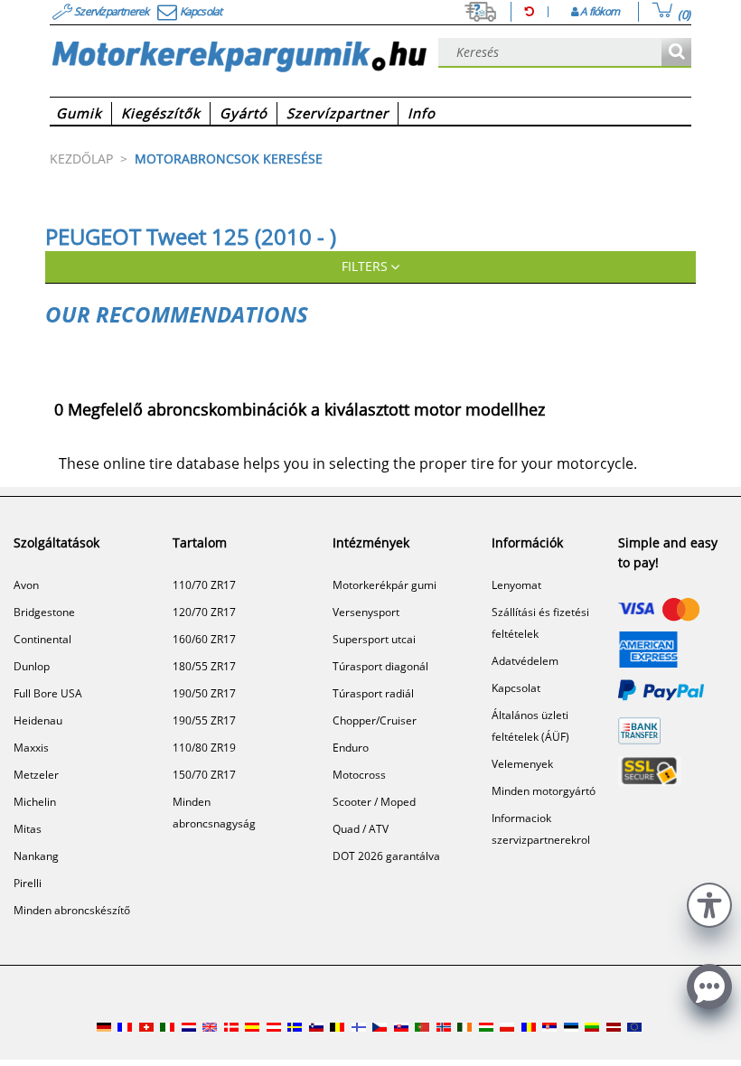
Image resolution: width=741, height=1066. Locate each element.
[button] (709, 903)
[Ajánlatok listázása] (676, 53)
